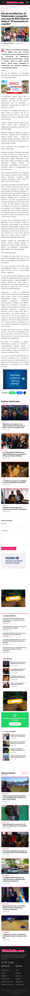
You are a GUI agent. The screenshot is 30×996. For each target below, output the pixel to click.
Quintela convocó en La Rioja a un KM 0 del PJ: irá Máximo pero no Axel (18, 736)
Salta (7, 8)
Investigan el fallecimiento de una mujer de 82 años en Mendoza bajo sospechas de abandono (14, 641)
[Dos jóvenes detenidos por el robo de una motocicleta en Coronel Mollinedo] (15, 839)
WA (12, 962)
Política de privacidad (7, 981)
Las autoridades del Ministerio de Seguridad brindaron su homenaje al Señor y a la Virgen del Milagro (14, 454)
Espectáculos (19, 981)
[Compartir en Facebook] (13, 993)
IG (2, 962)
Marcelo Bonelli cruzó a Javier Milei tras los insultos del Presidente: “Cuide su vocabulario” (14, 649)
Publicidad (4, 976)
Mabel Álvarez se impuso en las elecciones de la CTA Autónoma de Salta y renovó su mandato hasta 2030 (14, 426)
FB (5, 962)
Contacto (3, 973)
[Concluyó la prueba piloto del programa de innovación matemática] (15, 496)
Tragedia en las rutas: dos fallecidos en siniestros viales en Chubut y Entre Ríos (15, 936)
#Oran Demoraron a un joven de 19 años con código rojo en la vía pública (15, 627)
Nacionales (6, 875)
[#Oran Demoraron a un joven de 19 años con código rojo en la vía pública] (15, 813)
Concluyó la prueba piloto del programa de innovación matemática (14, 508)
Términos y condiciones (7, 984)
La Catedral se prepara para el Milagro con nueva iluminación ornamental (15, 481)
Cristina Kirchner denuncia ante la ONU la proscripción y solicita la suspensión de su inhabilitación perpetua (18, 758)
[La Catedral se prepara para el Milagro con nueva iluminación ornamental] (15, 469)
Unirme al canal (15, 724)
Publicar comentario (9, 548)
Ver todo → (25, 773)
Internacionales (20, 984)
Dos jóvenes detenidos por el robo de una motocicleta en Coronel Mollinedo (14, 633)
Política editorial (5, 978)
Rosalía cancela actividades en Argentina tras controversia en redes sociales (18, 743)
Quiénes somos (5, 970)
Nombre (4, 523)
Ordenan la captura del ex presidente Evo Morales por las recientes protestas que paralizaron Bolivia (17, 751)
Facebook (19, 392)
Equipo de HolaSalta (8, 43)
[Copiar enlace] (21, 993)
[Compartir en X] (17, 993)
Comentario (5, 530)
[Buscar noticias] (2, 2)
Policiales (6, 822)
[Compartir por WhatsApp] (8, 993)
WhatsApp (12, 392)
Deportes (5, 793)
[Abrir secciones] (27, 2)
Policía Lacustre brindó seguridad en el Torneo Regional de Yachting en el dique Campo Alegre (14, 620)
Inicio (2, 8)
